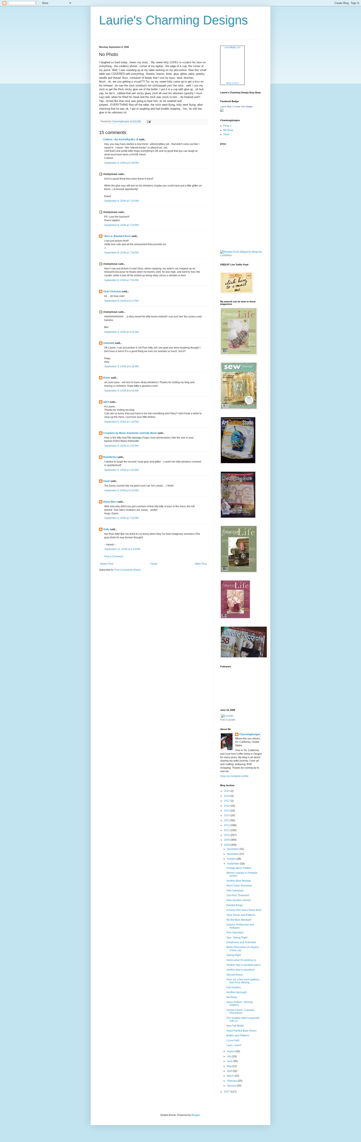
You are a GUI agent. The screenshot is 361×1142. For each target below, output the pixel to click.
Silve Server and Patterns (240, 915)
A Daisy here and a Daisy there (244, 910)
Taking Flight (233, 955)
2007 (227, 1091)
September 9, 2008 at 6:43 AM (121, 390)
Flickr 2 (227, 125)
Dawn (106, 481)
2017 (227, 800)
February (232, 1080)
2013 (227, 820)
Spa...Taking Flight (236, 937)
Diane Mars (110, 501)
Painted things (234, 905)
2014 (227, 815)
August (231, 1051)
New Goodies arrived (238, 900)
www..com (232, 47)
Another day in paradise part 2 (243, 964)
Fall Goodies (233, 987)
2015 (227, 810)
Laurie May (225, 106)
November (233, 854)
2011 (227, 830)
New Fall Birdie (235, 1025)
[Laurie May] (222, 110)
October (231, 858)
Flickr (226, 134)
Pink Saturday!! (235, 890)
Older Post (201, 563)
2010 (227, 835)
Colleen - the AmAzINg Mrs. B (120, 139)
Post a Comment (113, 556)
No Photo (231, 997)
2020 (227, 791)
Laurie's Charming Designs (173, 20)
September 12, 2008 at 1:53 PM (122, 549)
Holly (106, 529)
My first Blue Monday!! (238, 919)
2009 (227, 839)
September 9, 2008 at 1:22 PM (121, 421)
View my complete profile (234, 776)
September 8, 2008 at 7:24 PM (121, 225)
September (233, 863)
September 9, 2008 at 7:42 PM (121, 518)
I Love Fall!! (232, 1040)
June (230, 1061)
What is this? (232, 83)
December (233, 849)
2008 (227, 844)
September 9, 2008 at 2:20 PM (121, 470)
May (229, 1066)
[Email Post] (148, 121)
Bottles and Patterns (237, 1035)
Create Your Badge (243, 106)
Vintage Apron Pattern (238, 868)
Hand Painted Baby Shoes (241, 1030)
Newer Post (106, 563)
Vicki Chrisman (112, 291)
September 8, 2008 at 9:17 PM (121, 300)
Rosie (106, 377)
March (231, 1075)
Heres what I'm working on (241, 960)
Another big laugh (236, 992)
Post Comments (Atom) (127, 569)
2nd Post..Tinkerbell (237, 895)
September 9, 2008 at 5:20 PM (121, 490)
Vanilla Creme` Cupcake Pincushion (240, 1011)
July (229, 1056)
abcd (106, 402)
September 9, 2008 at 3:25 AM (121, 332)
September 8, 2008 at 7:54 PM (121, 280)
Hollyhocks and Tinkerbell (241, 942)
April (230, 1071)
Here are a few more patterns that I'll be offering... (242, 981)
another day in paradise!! (240, 969)
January (232, 1085)
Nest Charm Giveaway (239, 885)
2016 (227, 805)
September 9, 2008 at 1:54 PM (121, 445)
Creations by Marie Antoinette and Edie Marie (130, 433)
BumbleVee (110, 457)
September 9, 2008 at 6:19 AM (121, 366)
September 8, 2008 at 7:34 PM (121, 252)
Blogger (195, 1115)
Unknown (108, 343)
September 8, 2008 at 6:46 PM (121, 162)
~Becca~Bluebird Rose (117, 236)
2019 (227, 796)
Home (154, 563)
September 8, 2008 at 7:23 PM (121, 200)
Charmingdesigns (249, 734)
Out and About (234, 974)
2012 (227, 825)
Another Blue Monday (238, 880)
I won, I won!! (233, 1045)
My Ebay (228, 130)
